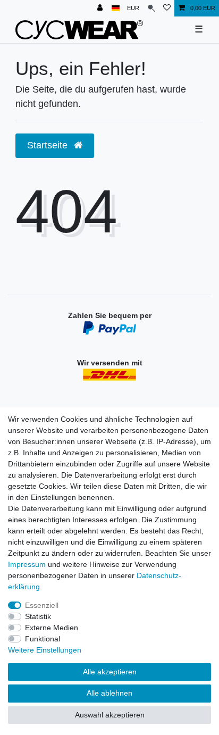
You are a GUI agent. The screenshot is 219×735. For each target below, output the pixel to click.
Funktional (42, 638)
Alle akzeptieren (110, 671)
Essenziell (41, 605)
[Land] (115, 8)
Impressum (27, 564)
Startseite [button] (48, 145)
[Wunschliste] (166, 8)
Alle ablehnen (109, 693)
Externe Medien (51, 627)
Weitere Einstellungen (44, 650)
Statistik (38, 616)
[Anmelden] (101, 8)
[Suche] (151, 8)
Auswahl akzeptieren (110, 715)
